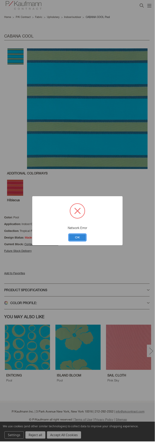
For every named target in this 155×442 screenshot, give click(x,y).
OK (77, 237)
